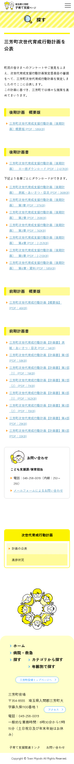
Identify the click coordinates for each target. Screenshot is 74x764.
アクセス (53, 710)
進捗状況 (18, 560)
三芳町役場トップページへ (36, 680)
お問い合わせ (55, 747)
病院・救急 (23, 653)
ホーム (19, 646)
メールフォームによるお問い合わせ (38, 490)
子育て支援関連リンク (24, 747)
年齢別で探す (43, 666)
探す (17, 659)
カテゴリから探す (47, 659)
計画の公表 (19, 548)
